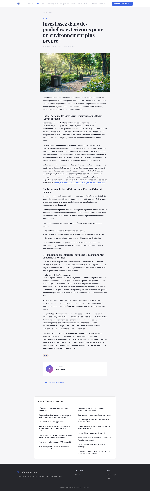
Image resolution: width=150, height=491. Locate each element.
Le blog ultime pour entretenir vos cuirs (92, 433)
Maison (86, 3)
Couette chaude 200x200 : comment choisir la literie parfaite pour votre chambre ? (55, 436)
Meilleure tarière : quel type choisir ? (52, 422)
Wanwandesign (29, 471)
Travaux (102, 3)
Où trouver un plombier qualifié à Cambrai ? (55, 442)
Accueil (30, 3)
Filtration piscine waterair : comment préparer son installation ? (91, 409)
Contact (108, 478)
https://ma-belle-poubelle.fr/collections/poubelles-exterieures (80, 183)
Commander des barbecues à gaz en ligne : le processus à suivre (94, 427)
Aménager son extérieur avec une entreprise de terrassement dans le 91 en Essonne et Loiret (55, 428)
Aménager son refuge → (122, 3)
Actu (37, 3)
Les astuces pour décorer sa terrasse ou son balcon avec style (93, 421)
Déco (43, 3)
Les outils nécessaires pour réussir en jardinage (91, 445)
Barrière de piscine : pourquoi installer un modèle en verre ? (54, 448)
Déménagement (52, 3)
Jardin (79, 3)
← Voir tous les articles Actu (53, 382)
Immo (73, 3)
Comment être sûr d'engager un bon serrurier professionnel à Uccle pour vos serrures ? (55, 416)
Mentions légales (111, 475)
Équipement (64, 3)
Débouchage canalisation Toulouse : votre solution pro (53, 409)
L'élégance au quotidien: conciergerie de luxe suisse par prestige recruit (94, 452)
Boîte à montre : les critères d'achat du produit (94, 415)
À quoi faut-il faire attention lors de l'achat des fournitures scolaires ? (94, 439)
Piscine (94, 3)
